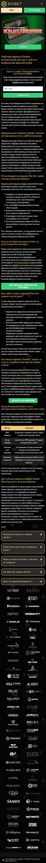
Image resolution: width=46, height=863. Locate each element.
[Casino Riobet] (11, 4)
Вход (12, 10)
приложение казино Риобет (22, 378)
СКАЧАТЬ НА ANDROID (23, 400)
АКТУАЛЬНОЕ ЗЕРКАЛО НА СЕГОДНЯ (23, 286)
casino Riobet (32, 106)
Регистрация (34, 10)
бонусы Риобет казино (26, 263)
